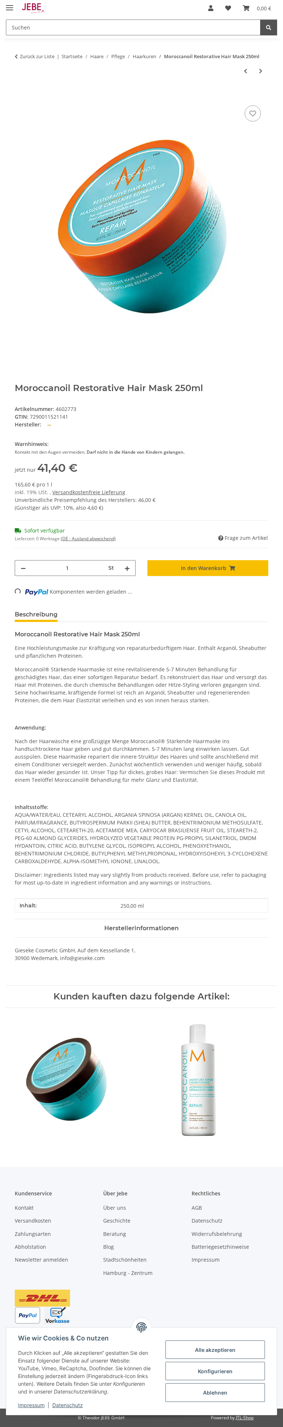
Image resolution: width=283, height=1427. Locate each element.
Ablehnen (215, 1392)
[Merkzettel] (253, 113)
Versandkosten (33, 1220)
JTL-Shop (245, 1417)
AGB (197, 1207)
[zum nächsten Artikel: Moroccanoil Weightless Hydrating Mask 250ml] (260, 71)
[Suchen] (268, 27)
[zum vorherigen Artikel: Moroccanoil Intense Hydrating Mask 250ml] (245, 71)
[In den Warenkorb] (21, 95)
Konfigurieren (215, 1371)
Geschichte (116, 1220)
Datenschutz (67, 1405)
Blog (108, 1246)
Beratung (114, 1233)
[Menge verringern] (23, 568)
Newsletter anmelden (41, 1259)
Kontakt (24, 1207)
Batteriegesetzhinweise (220, 1246)
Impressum (31, 1405)
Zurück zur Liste (37, 56)
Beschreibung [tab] (36, 614)
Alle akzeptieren (215, 1350)
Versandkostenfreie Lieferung (88, 492)
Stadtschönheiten (125, 1259)
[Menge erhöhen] (127, 568)
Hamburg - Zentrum (128, 1272)
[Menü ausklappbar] (9, 4)
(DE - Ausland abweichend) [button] (88, 538)
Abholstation (30, 1246)
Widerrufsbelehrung (217, 1233)
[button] (210, 8)
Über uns (114, 1207)
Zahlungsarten (33, 1233)
